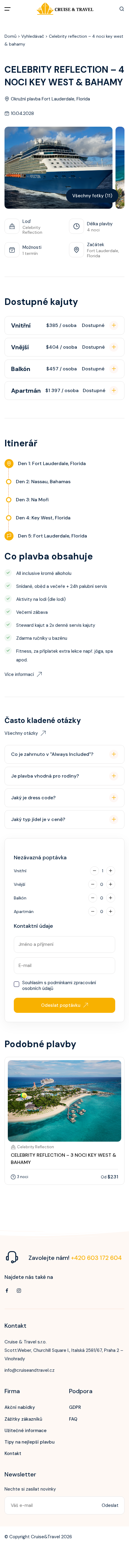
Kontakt (12, 1453)
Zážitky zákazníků (23, 1419)
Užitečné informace (25, 1431)
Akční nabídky (19, 1407)
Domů (10, 36)
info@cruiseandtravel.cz (29, 1370)
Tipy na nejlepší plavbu (29, 1442)
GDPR (75, 1407)
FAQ (73, 1419)
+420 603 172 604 (96, 1258)
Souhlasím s (59, 986)
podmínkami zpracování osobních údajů (59, 986)
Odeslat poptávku (60, 1005)
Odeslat (110, 1505)
